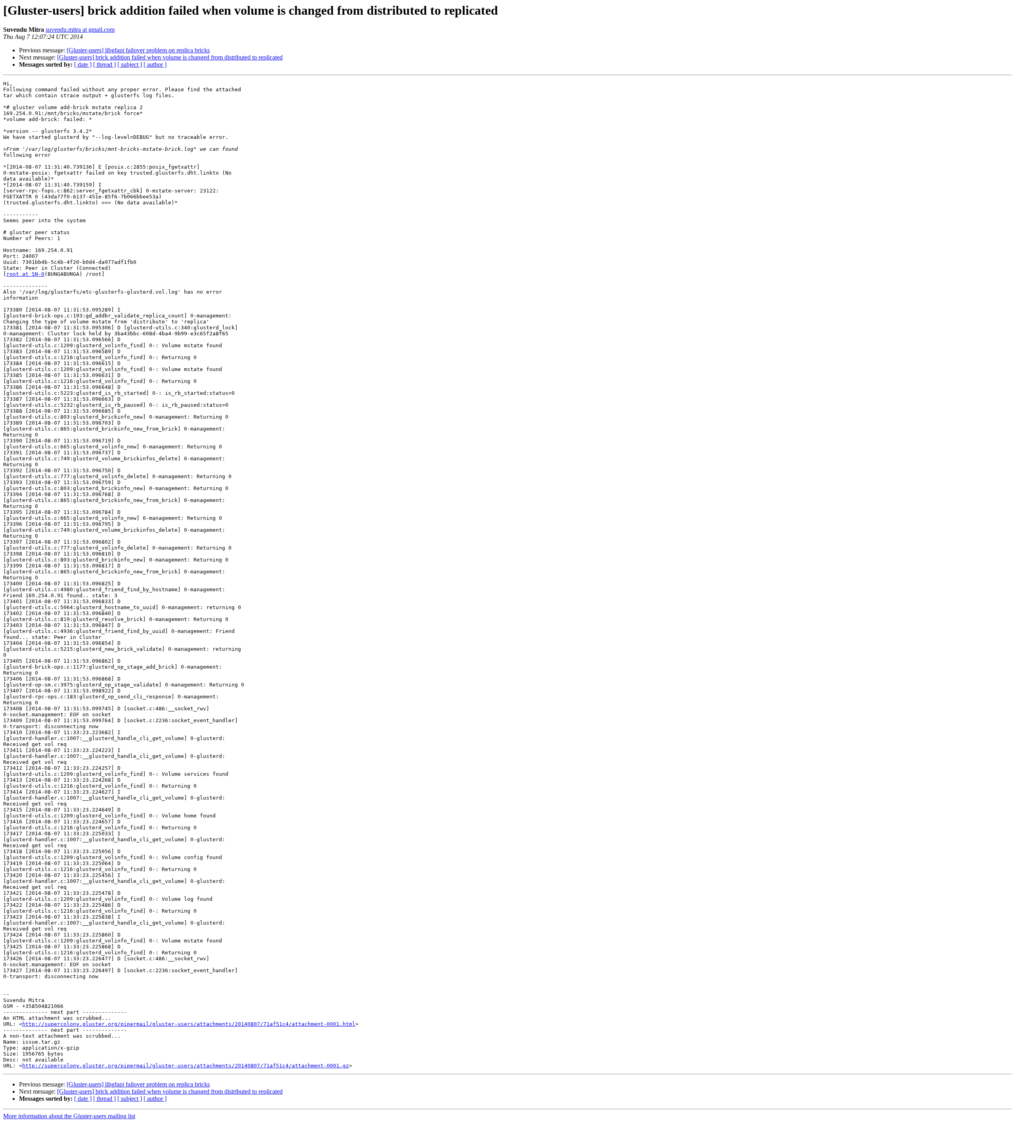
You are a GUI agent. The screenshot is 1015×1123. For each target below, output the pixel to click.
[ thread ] (104, 64)
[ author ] (155, 64)
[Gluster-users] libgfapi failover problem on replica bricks (138, 50)
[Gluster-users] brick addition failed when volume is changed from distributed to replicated (170, 57)
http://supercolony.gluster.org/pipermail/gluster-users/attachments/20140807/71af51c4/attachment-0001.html (188, 1024)
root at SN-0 (25, 274)
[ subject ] (129, 64)
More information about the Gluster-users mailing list (69, 1116)
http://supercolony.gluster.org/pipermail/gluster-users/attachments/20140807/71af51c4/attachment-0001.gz (185, 1066)
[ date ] (83, 64)
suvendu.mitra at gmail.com (80, 29)
